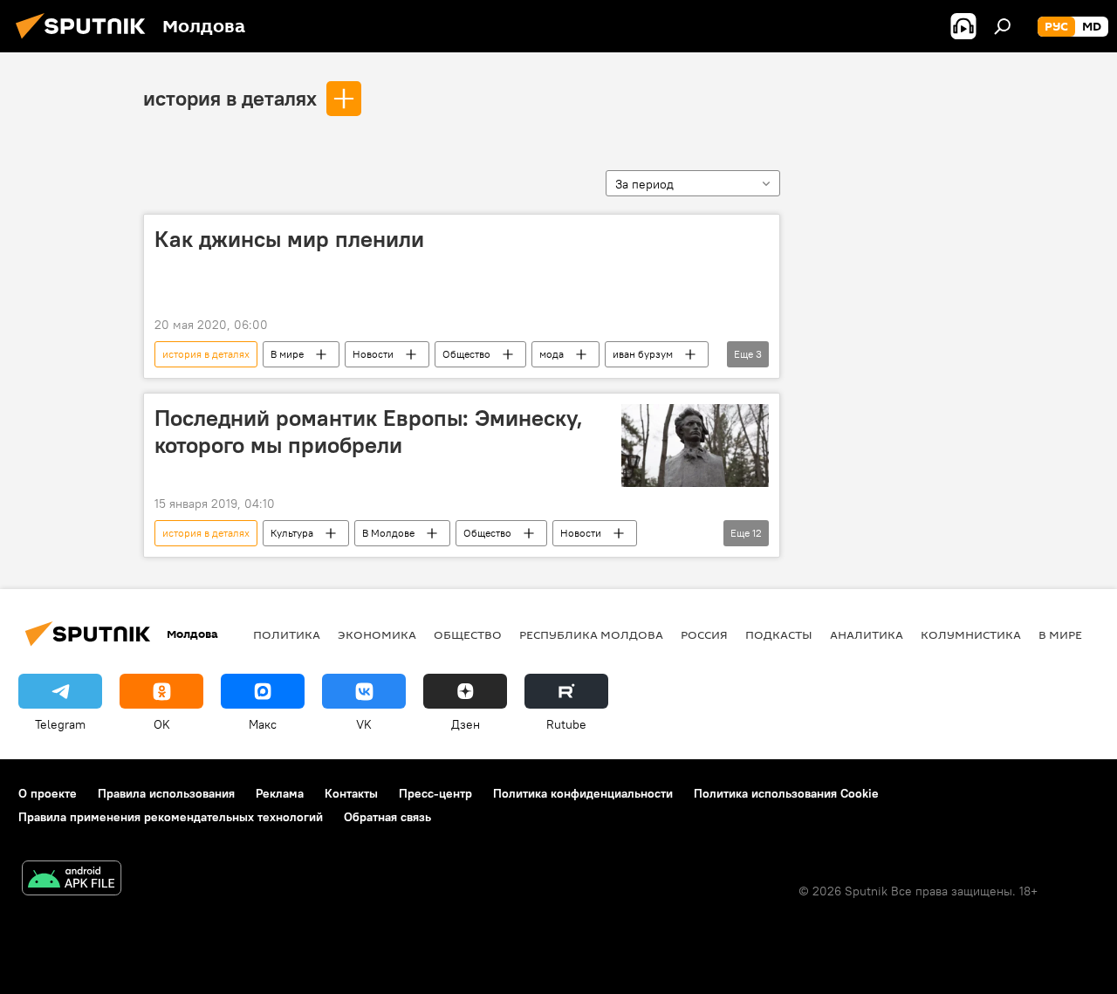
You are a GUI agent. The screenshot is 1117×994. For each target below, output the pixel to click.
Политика (286, 634)
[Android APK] (71, 880)
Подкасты (778, 634)
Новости (373, 353)
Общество (466, 353)
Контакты (351, 793)
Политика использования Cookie (786, 793)
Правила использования (166, 793)
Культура (292, 532)
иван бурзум (643, 353)
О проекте (47, 793)
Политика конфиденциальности (583, 793)
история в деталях (230, 98)
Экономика (377, 634)
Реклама (280, 793)
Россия (704, 634)
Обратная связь (387, 817)
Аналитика (866, 634)
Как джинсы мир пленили (289, 239)
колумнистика (971, 634)
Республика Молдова (591, 634)
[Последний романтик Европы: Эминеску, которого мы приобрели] (695, 445)
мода (551, 353)
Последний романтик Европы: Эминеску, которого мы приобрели (368, 431)
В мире (287, 353)
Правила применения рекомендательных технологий (170, 817)
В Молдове (388, 532)
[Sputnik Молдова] (85, 41)
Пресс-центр (435, 793)
